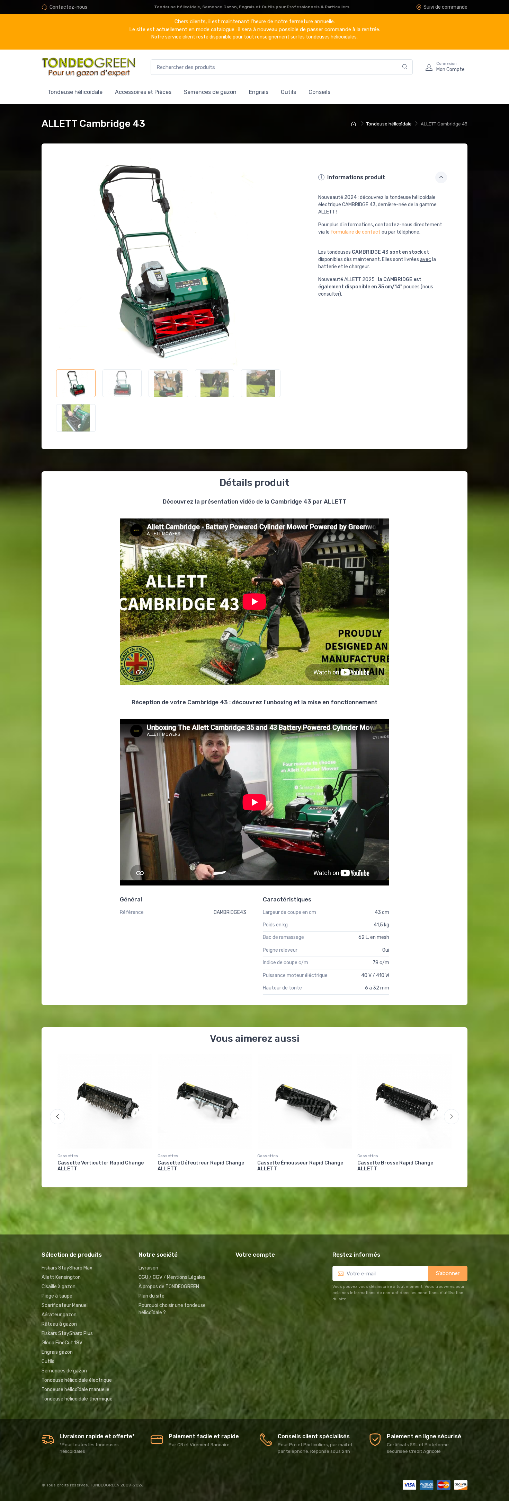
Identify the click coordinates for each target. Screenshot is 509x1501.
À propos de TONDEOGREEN (169, 1287)
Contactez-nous (68, 7)
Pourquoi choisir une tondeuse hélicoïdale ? (172, 1309)
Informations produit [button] (355, 177)
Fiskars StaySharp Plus (67, 1333)
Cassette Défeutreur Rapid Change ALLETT (201, 1166)
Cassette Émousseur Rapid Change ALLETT (300, 1166)
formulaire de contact (356, 232)
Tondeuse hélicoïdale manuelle (75, 1390)
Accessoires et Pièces (143, 92)
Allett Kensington (61, 1277)
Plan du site (151, 1296)
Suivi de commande (445, 7)
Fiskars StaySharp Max (67, 1268)
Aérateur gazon (59, 1315)
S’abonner (447, 1273)
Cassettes (67, 1155)
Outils (288, 92)
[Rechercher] (405, 67)
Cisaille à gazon (58, 1287)
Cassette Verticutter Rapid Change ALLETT (100, 1166)
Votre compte (255, 1254)
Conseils (319, 92)
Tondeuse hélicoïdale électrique (77, 1380)
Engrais (258, 92)
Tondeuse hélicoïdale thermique (77, 1399)
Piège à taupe (57, 1296)
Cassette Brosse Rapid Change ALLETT (395, 1166)
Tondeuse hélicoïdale (75, 92)
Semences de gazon (210, 92)
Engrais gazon (57, 1352)
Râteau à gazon (59, 1324)
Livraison (148, 1268)
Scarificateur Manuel (65, 1305)
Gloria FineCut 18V (62, 1343)
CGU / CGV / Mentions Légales (172, 1277)
